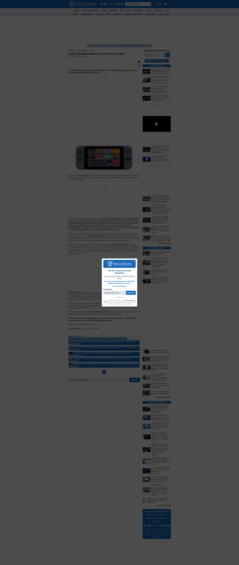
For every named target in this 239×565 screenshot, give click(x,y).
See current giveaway (119, 286)
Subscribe (130, 293)
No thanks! (119, 297)
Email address (107, 289)
